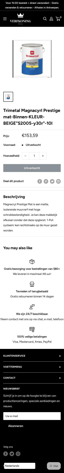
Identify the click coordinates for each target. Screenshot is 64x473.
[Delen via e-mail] (58, 181)
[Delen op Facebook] (39, 181)
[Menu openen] (5, 18)
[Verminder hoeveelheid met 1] (25, 155)
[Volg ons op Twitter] (12, 453)
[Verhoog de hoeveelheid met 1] (42, 155)
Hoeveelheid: (11, 155)
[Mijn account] (51, 19)
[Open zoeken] (45, 19)
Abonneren (15, 426)
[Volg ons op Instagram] (18, 453)
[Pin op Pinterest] (46, 181)
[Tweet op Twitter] (52, 181)
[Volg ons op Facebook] (5, 453)
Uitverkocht (32, 168)
